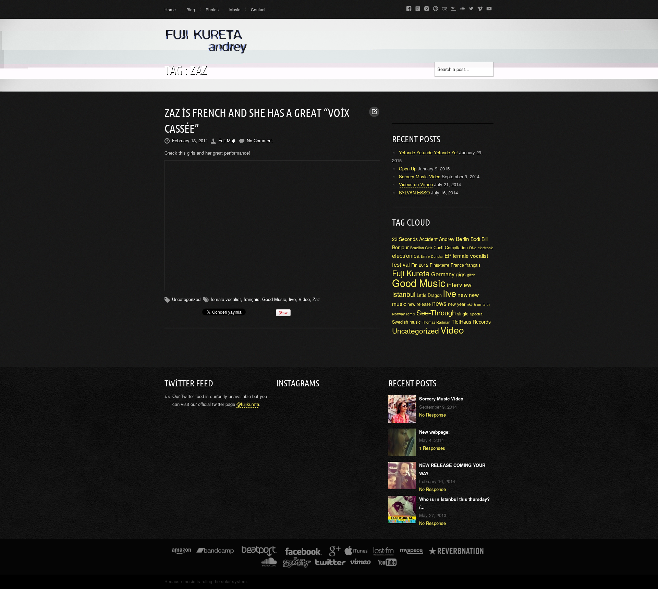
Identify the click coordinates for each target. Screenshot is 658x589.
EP (447, 255)
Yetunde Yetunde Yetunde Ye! (428, 152)
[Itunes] (435, 7)
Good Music (274, 299)
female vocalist (226, 299)
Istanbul (403, 294)
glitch (471, 274)
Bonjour (400, 247)
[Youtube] (489, 7)
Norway (398, 313)
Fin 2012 (419, 265)
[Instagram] (426, 7)
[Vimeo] (480, 7)
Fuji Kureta (411, 273)
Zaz (316, 299)
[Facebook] (409, 7)
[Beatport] (259, 553)
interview (459, 284)
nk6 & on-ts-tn (478, 304)
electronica (405, 255)
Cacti (438, 247)
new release (419, 304)
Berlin (462, 238)
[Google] (418, 7)
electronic (485, 247)
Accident (428, 239)
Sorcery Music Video (419, 176)
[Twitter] (471, 7)
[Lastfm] (444, 7)
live (292, 299)
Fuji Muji (226, 140)
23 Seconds (405, 239)
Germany (442, 274)
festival (401, 264)
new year (456, 304)
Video (304, 299)
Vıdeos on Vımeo (416, 184)
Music (234, 9)
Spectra (476, 313)
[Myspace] (453, 7)
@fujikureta (247, 404)
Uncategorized (415, 330)
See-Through (436, 312)
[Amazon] (181, 553)
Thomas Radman (436, 322)
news (439, 303)
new (462, 294)
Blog (190, 9)
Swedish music (406, 322)
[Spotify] (296, 564)
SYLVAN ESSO (414, 192)
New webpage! (434, 432)
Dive (472, 247)
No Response (432, 414)
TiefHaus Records (471, 321)
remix (410, 313)
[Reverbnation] (456, 553)
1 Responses (432, 448)
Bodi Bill (479, 239)
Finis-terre (439, 265)
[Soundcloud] (462, 7)
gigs (461, 274)
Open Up (407, 168)
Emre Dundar (432, 256)
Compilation (456, 247)
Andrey (446, 239)
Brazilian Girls (421, 247)
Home (170, 9)
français (251, 299)
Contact (258, 9)
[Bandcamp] (215, 553)
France (457, 265)
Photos (212, 9)
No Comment (260, 140)
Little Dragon (429, 295)
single (462, 314)
